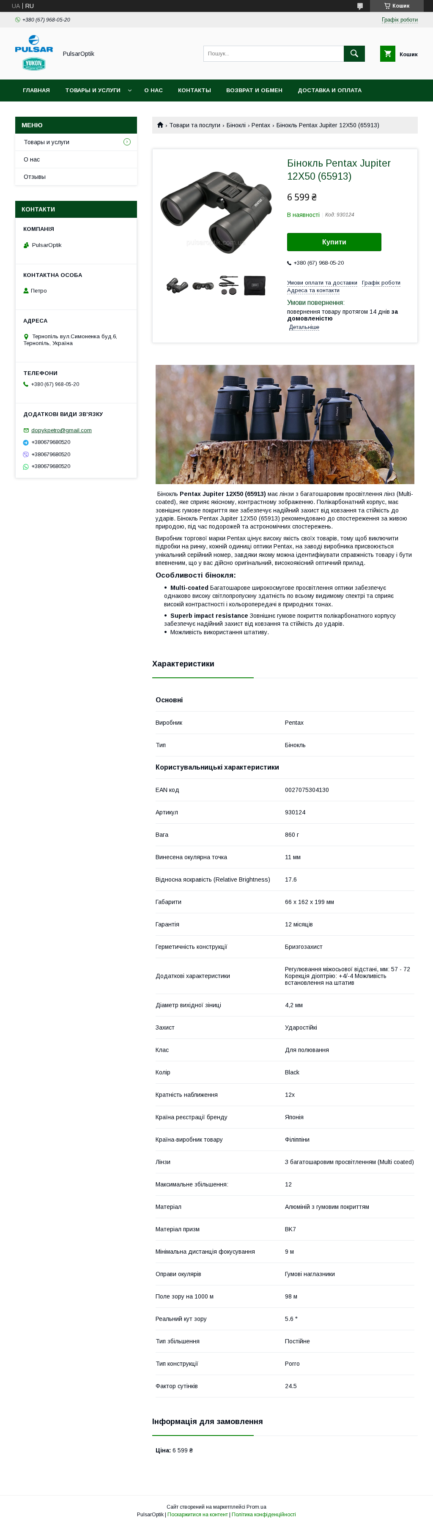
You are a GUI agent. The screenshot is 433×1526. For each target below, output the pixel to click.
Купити (334, 242)
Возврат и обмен (254, 90)
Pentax (261, 125)
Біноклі (236, 125)
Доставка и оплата (330, 90)
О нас (153, 90)
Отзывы (35, 176)
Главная (36, 90)
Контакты (194, 90)
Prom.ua (256, 1507)
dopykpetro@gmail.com (61, 430)
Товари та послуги (194, 125)
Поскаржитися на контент (197, 1515)
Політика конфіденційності (264, 1515)
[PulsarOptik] (34, 68)
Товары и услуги (93, 90)
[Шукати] (354, 54)
